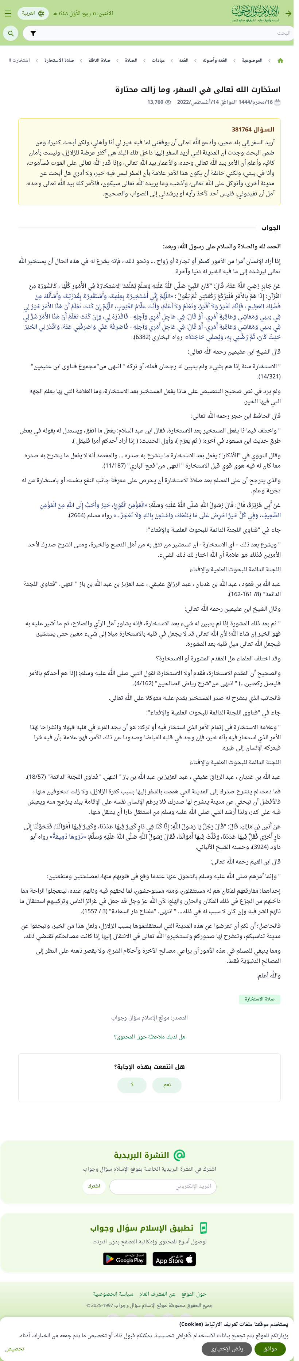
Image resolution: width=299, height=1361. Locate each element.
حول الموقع (193, 1294)
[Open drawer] (8, 13)
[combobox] (164, 33)
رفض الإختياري (226, 1349)
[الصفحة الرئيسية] (280, 61)
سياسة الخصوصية (113, 1294)
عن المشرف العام (157, 1294)
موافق (270, 1349)
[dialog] (147, 1339)
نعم (167, 1085)
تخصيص (14, 1349)
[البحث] (10, 33)
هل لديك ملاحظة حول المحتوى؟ (149, 1037)
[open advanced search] (33, 33)
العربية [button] (28, 13)
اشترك (94, 1186)
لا (132, 1085)
